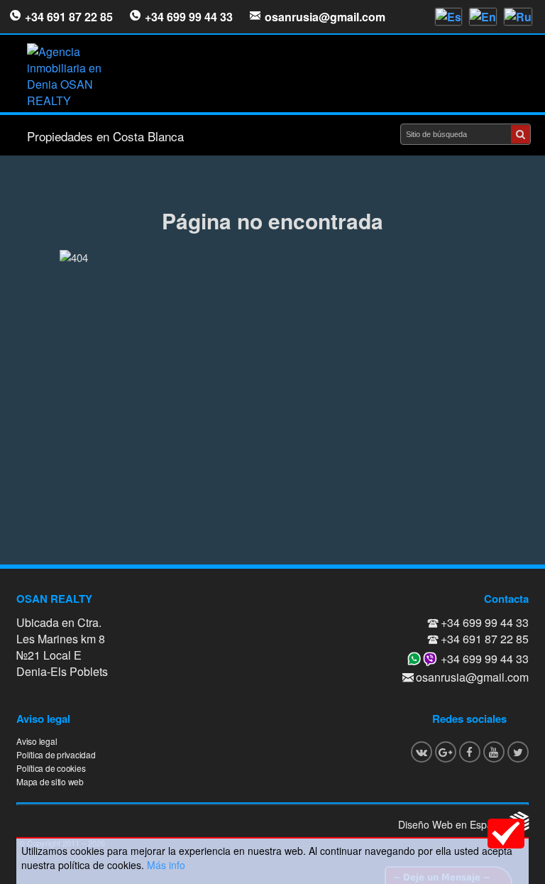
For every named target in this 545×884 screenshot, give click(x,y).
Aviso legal (36, 741)
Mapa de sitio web (50, 781)
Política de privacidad (56, 754)
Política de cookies (50, 768)
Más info (166, 865)
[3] (520, 134)
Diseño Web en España (451, 824)
